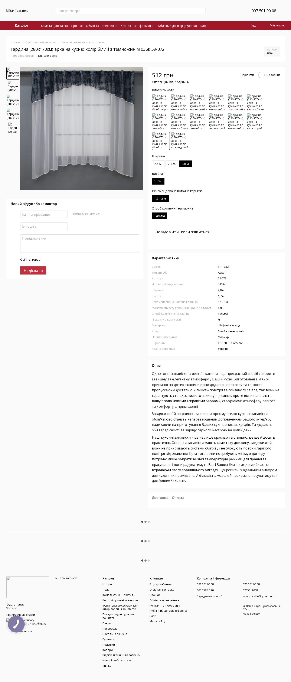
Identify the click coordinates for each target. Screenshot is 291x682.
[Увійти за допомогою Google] (111, 213)
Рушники (108, 639)
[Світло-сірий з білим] (256, 122)
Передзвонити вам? (209, 596)
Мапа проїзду (251, 614)
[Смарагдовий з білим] (180, 141)
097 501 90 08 (264, 11)
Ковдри (107, 650)
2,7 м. (172, 164)
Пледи (106, 623)
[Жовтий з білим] (199, 122)
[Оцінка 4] (67, 259)
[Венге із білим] (180, 122)
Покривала (110, 628)
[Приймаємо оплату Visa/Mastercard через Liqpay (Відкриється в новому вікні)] (27, 621)
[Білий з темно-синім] (161, 141)
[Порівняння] (226, 10)
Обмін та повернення (101, 26)
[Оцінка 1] (47, 259)
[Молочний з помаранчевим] (180, 103)
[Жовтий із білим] (161, 122)
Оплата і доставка (54, 26)
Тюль (105, 589)
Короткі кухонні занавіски (120, 600)
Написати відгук (47, 56)
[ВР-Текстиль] (27, 587)
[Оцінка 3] (61, 259)
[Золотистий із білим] (237, 103)
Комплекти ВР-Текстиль (118, 595)
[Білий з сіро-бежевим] (161, 103)
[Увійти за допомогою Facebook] (104, 213)
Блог (203, 26)
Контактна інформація (137, 26)
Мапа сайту (157, 621)
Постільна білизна (114, 634)
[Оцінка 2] (54, 259)
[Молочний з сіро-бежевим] (237, 122)
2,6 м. (158, 164)
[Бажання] (238, 10)
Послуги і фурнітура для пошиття (118, 616)
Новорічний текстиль (117, 660)
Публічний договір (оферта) (177, 26)
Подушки (108, 644)
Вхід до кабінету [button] (161, 584)
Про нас (77, 26)
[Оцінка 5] (74, 259)
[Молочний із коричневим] (218, 103)
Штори (107, 584)
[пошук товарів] (202, 10)
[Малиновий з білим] (199, 103)
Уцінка (106, 666)
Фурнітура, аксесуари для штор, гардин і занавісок (119, 607)
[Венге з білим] (256, 103)
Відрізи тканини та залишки (121, 655)
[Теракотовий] (218, 122)
